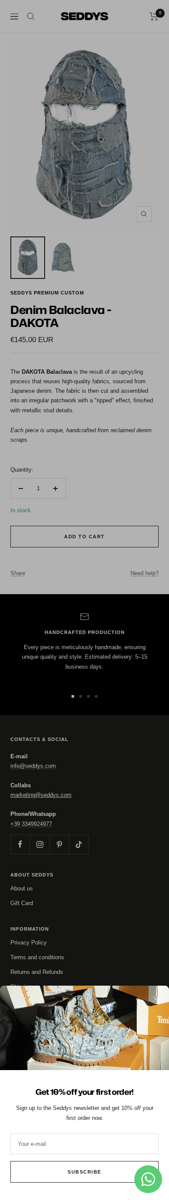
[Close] (156, 999)
